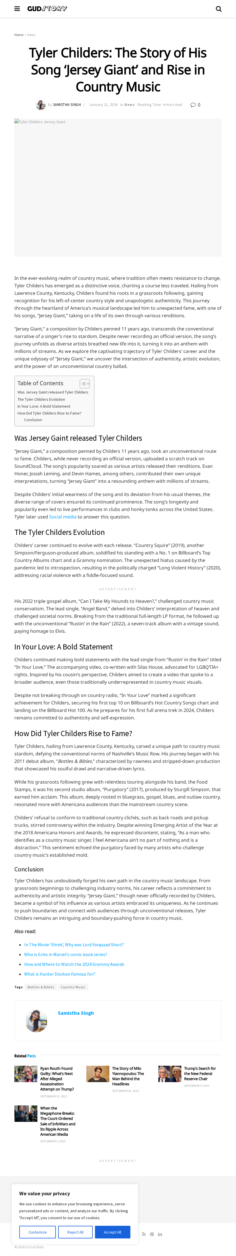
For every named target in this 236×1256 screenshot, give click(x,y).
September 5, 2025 (197, 1086)
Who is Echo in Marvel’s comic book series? (65, 954)
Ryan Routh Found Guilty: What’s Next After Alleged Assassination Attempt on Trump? (57, 1079)
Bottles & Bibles (41, 987)
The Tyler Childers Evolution (41, 399)
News (31, 35)
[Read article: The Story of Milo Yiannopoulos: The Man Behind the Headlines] (97, 1074)
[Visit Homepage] (118, 9)
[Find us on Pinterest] (152, 1234)
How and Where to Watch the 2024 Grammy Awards (74, 964)
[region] (75, 1214)
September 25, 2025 (53, 1096)
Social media (63, 517)
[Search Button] (219, 8)
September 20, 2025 (125, 1091)
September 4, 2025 (53, 1141)
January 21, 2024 (103, 104)
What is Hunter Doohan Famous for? (59, 974)
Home (18, 35)
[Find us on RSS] (144, 1234)
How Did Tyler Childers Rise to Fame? (49, 413)
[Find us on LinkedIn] (160, 1234)
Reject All (75, 1232)
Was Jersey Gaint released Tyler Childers (53, 392)
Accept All (112, 1232)
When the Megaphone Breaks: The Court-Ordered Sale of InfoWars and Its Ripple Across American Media (57, 1121)
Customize (37, 1232)
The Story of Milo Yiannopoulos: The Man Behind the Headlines (128, 1076)
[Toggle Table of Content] (81, 384)
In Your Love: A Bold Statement (44, 406)
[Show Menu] (17, 8)
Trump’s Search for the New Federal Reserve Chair (200, 1073)
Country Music (73, 987)
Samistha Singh (67, 104)
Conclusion (33, 419)
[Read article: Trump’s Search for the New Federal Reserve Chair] (169, 1074)
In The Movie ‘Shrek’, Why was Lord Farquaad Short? (74, 944)
